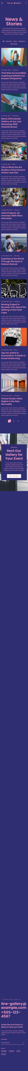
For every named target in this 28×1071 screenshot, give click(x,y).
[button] (2, 3)
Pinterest (3, 1054)
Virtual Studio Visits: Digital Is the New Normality (12, 401)
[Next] (18, 421)
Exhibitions (22, 41)
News (15, 41)
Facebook (11, 1050)
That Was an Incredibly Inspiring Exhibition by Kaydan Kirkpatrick (13, 75)
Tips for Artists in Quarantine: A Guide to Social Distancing (13, 355)
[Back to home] (14, 3)
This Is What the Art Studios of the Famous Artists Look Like (13, 170)
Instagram (4, 1050)
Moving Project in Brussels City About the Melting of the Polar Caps (13, 308)
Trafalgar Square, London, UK (12, 999)
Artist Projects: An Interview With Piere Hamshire (11, 215)
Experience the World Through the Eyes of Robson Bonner (12, 261)
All (3, 41)
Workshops (14, 44)
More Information (14, 476)
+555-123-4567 (10, 1014)
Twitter (18, 1050)
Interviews (9, 41)
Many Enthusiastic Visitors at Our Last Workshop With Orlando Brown (11, 122)
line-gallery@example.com (13, 1005)
